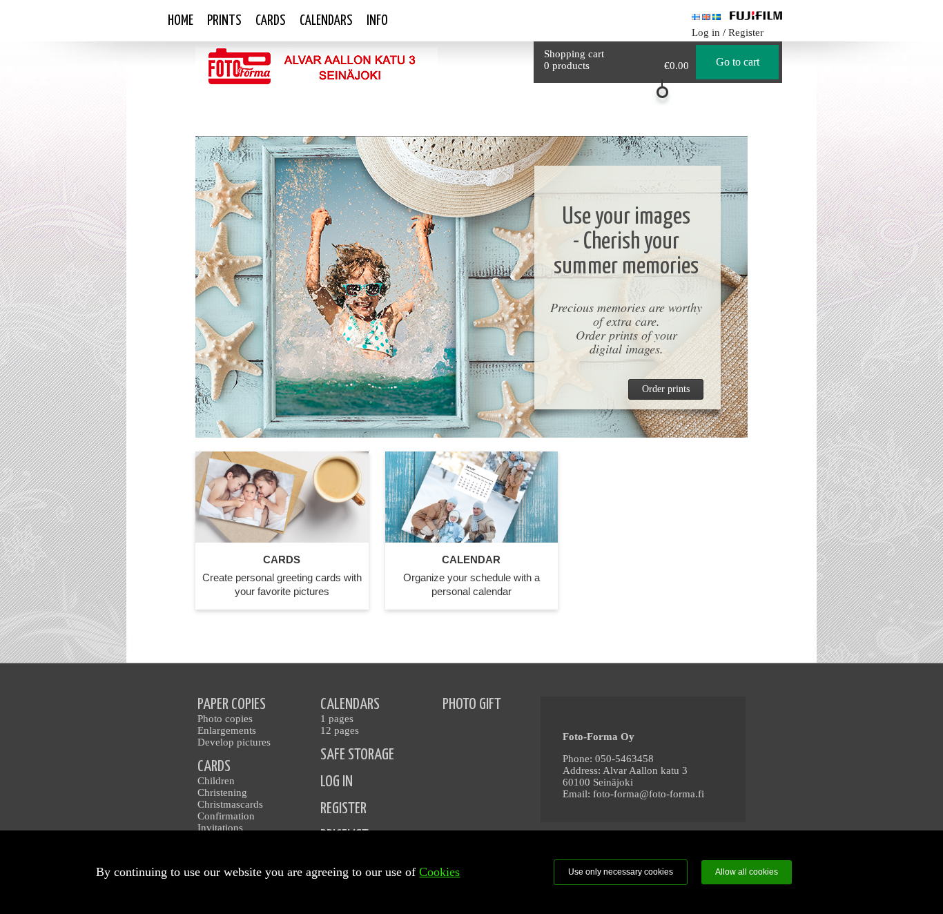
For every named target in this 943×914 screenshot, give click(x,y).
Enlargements (226, 730)
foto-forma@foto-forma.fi (648, 793)
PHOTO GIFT (472, 704)
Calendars (326, 21)
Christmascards (230, 804)
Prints (224, 21)
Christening (222, 792)
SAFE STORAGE (357, 755)
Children (216, 780)
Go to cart (737, 62)
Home (180, 21)
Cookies (439, 872)
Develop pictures (234, 742)
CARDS (214, 767)
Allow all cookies (746, 872)
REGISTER (343, 809)
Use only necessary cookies (620, 872)
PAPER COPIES (231, 704)
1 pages (336, 718)
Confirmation (226, 815)
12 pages (339, 730)
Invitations (220, 827)
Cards (270, 21)
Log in (706, 32)
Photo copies (225, 718)
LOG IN (336, 782)
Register (746, 32)
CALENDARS (350, 704)
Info (377, 21)
